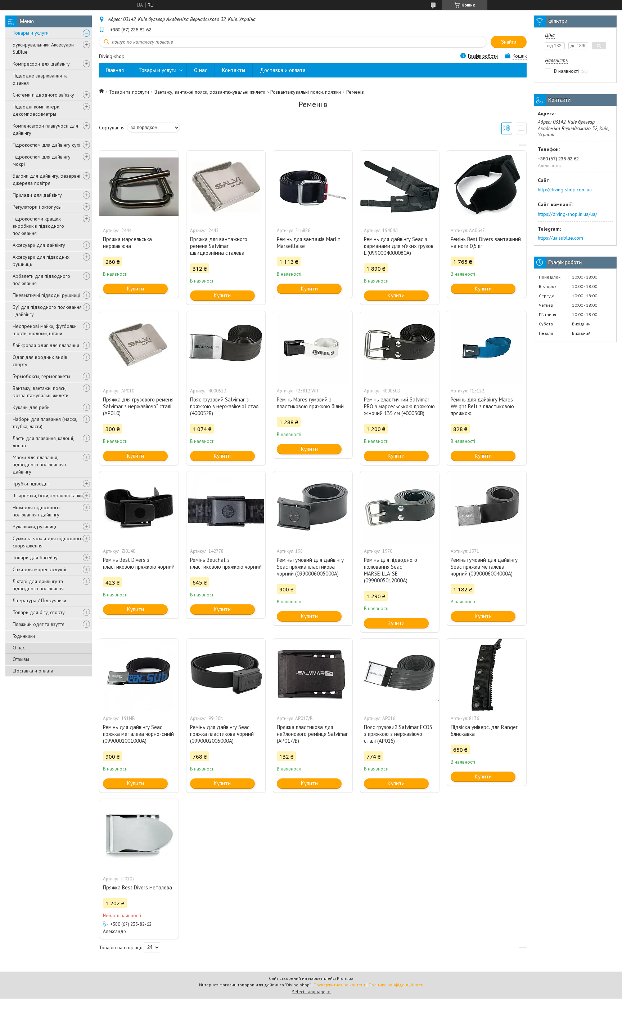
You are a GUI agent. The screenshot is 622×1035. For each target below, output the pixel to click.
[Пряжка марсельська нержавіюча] (139, 187)
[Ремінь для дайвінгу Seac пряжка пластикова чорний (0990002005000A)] (226, 675)
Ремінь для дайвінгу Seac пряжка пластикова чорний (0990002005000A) (222, 734)
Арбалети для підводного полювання (41, 279)
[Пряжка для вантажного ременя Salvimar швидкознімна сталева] (226, 187)
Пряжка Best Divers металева (137, 887)
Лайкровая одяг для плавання (46, 345)
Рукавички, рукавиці (34, 526)
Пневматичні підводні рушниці (46, 295)
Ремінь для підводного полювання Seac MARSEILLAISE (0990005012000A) (390, 570)
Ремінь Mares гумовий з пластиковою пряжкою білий (310, 403)
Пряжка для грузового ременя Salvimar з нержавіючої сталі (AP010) (138, 406)
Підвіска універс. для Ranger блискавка (484, 730)
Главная (115, 70)
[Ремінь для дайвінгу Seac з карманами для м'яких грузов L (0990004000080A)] (400, 187)
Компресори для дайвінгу (41, 64)
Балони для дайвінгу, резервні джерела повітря (46, 179)
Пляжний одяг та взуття (38, 624)
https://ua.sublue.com (560, 238)
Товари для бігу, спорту (39, 612)
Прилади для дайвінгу (37, 195)
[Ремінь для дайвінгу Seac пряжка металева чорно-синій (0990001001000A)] (139, 675)
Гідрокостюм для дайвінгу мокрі (42, 160)
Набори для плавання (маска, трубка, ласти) (45, 423)
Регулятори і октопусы (37, 207)
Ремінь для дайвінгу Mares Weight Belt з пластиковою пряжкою (482, 406)
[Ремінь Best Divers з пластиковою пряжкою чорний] (139, 507)
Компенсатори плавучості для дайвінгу (45, 129)
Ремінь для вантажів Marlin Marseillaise (309, 242)
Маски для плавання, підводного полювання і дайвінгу (39, 464)
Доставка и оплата (33, 670)
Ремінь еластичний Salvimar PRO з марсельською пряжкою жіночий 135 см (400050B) (399, 406)
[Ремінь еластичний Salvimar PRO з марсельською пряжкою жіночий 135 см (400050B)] (400, 347)
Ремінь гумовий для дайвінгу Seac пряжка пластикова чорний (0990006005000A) (310, 566)
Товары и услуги (31, 33)
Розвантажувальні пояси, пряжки (305, 92)
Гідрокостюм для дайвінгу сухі (46, 145)
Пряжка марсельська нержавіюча (127, 242)
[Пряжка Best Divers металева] (139, 835)
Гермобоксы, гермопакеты (41, 376)
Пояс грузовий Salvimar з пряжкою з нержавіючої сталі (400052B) (225, 406)
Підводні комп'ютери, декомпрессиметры (36, 110)
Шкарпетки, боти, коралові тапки (48, 495)
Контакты (233, 70)
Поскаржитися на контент (339, 984)
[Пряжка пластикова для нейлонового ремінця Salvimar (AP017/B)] (312, 675)
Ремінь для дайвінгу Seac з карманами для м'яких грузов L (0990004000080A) (398, 246)
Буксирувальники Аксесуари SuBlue (43, 48)
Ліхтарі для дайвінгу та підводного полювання (38, 585)
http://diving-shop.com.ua (565, 189)
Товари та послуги (129, 92)
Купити (135, 288)
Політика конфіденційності (396, 984)
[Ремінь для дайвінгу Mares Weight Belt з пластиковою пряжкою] (486, 347)
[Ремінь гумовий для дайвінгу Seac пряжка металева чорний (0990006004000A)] (486, 507)
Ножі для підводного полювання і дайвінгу (36, 511)
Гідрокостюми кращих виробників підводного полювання (38, 226)
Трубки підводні (31, 483)
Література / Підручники (39, 600)
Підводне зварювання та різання (40, 79)
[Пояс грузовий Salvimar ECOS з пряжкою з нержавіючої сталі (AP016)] (400, 675)
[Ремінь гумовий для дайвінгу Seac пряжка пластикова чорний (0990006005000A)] (312, 507)
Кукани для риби (31, 407)
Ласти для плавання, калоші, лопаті (43, 442)
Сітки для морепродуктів (40, 569)
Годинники (24, 636)
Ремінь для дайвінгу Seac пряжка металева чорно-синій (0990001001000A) (138, 734)
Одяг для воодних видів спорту (40, 361)
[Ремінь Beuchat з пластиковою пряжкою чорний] (226, 507)
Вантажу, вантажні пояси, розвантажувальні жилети (40, 392)
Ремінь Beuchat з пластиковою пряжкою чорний (226, 563)
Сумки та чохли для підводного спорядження (48, 542)
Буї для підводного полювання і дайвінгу (47, 310)
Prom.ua (345, 978)
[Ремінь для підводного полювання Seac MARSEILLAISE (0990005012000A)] (400, 507)
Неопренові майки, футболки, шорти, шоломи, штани (45, 330)
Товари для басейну (35, 557)
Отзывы (21, 659)
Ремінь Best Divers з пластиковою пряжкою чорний (139, 563)
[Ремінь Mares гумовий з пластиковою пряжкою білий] (312, 347)
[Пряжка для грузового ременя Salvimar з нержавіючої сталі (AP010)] (139, 347)
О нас (19, 647)
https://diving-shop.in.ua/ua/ (567, 214)
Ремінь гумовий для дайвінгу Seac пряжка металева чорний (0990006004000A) (484, 566)
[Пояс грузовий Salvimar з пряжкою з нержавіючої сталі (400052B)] (226, 347)
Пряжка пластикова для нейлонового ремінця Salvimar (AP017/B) (312, 734)
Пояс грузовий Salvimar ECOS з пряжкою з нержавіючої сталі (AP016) (398, 734)
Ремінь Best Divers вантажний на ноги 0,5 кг (486, 242)
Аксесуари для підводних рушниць (41, 260)
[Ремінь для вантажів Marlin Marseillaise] (312, 187)
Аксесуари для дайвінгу (39, 245)
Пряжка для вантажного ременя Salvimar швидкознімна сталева (218, 246)
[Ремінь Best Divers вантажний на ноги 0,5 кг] (486, 187)
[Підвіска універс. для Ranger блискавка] (486, 675)
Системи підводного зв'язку (43, 95)
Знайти (508, 42)
